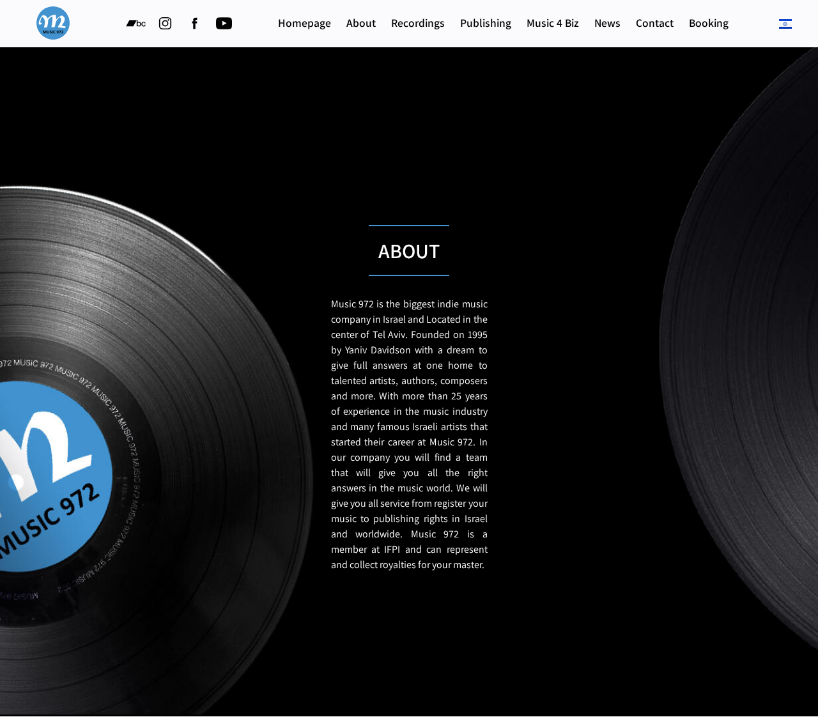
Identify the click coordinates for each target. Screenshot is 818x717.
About (361, 22)
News (607, 22)
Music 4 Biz (553, 22)
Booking (709, 22)
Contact (655, 22)
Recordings (418, 22)
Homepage (304, 22)
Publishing (485, 22)
